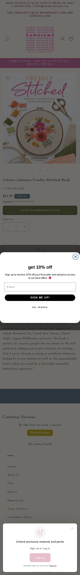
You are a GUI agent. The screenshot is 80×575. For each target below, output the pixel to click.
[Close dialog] (75, 257)
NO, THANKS (40, 307)
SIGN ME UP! (40, 297)
